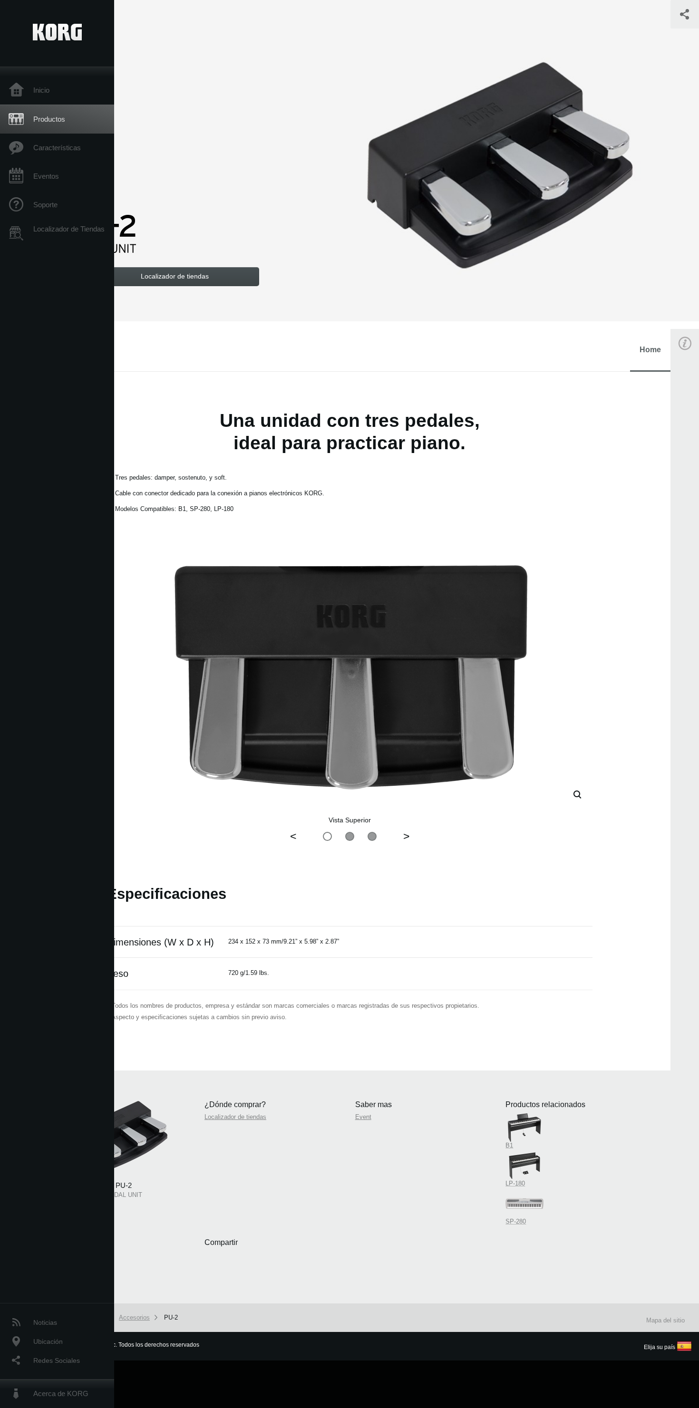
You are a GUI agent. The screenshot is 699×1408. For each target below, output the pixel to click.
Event (363, 1116)
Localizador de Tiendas (69, 229)
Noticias (45, 1322)
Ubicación (48, 1341)
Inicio (41, 90)
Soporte (45, 205)
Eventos (46, 176)
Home (650, 350)
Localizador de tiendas (235, 1116)
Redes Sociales (56, 1360)
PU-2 (171, 1317)
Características (57, 148)
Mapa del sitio (665, 1320)
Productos (49, 119)
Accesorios (134, 1317)
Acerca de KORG (60, 1393)
